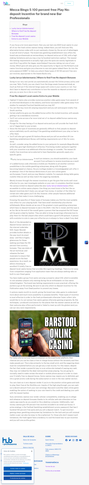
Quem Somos (49, 440)
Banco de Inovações (29, 440)
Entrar (69, 3)
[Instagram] (73, 440)
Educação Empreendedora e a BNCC (53, 444)
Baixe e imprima (28, 447)
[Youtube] (80, 440)
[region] (17, 466)
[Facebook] (66, 440)
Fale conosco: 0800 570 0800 (53, 450)
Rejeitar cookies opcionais (17, 473)
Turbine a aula (27, 444)
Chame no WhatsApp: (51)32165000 (52, 455)
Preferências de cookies (17, 478)
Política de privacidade (52, 471)
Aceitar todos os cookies (17, 468)
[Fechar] (32, 451)
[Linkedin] (77, 440)
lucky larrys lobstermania (57, 186)
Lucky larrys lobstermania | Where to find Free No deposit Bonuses (24, 31)
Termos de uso (50, 466)
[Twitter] (70, 440)
